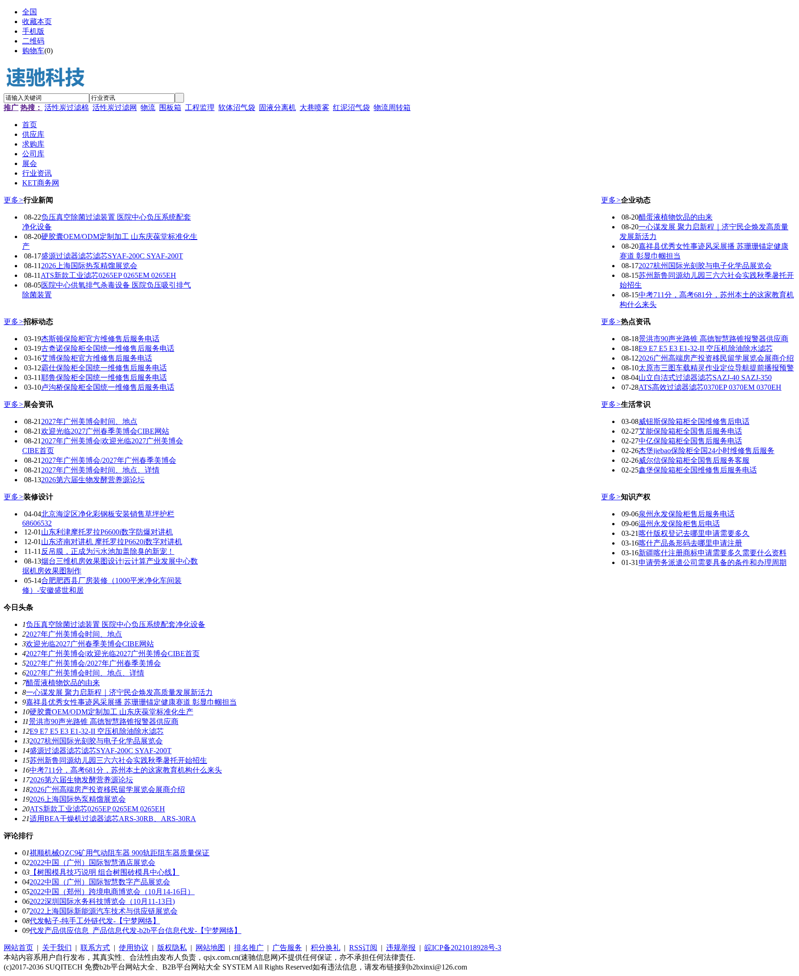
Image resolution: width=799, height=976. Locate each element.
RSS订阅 (363, 947)
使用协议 (133, 947)
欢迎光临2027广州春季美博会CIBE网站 (105, 431)
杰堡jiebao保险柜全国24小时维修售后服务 (706, 450)
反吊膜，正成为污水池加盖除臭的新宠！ (107, 551)
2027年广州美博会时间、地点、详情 (100, 470)
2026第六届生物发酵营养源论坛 (93, 480)
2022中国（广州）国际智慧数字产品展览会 (100, 882)
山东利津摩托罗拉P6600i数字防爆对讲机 (107, 532)
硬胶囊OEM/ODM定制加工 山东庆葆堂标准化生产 (111, 712)
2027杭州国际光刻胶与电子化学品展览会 (705, 266)
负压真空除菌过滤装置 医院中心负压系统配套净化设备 (115, 624)
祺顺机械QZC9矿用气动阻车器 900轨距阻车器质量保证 (119, 853)
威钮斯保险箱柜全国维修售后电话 (694, 421)
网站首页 (18, 947)
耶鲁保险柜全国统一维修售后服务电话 (104, 377)
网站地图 (210, 947)
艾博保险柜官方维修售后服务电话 (96, 358)
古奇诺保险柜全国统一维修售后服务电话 (107, 348)
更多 (14, 200)
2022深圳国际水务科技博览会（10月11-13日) (102, 901)
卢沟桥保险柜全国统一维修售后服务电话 (107, 387)
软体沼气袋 (236, 107)
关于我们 (57, 947)
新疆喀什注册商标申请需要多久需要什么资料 (713, 553)
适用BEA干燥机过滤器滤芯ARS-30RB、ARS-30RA (113, 819)
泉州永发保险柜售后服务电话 (687, 514)
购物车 (33, 51)
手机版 (33, 31)
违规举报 (401, 947)
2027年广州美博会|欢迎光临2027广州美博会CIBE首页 (113, 653)
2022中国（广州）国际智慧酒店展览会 (92, 862)
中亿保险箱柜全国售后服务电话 (690, 441)
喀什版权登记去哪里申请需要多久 (694, 533)
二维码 (33, 41)
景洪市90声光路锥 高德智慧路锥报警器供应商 (713, 339)
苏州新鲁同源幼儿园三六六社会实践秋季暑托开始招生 (118, 760)
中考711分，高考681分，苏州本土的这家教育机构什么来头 (126, 770)
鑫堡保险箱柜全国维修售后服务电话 (698, 470)
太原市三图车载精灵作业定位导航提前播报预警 (716, 368)
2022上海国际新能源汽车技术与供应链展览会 (104, 911)
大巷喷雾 (314, 107)
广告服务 (287, 947)
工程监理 (200, 107)
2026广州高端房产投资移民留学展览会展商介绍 (716, 358)
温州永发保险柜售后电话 (679, 524)
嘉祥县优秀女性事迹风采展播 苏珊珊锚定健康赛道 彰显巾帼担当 (131, 702)
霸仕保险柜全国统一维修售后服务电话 (104, 368)
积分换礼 (325, 947)
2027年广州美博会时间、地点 (89, 421)
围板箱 (170, 107)
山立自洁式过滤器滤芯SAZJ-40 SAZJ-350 (705, 377)
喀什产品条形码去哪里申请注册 (690, 543)
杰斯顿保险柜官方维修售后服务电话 (100, 339)
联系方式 (95, 947)
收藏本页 (37, 21)
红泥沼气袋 (351, 107)
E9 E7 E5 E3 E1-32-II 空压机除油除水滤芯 (706, 348)
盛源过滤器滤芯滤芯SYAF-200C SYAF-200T (112, 256)
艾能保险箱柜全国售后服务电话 (690, 431)
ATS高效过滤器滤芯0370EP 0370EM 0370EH (710, 387)
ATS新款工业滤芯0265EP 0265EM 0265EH (108, 275)
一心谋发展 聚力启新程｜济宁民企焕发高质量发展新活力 (119, 692)
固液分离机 (277, 107)
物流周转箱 (392, 107)
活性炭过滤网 (114, 107)
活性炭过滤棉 (66, 107)
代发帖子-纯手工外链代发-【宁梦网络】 (95, 921)
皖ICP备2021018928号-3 (462, 947)
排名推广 (249, 947)
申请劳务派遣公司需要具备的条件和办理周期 (713, 562)
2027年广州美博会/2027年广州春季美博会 (108, 460)
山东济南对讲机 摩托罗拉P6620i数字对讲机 (111, 542)
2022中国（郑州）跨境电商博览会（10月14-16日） (112, 892)
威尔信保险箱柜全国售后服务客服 (694, 460)
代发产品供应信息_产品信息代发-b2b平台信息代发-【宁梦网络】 (135, 930)
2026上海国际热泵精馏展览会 (89, 266)
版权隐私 (172, 947)
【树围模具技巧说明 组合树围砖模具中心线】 (104, 872)
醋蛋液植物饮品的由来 (676, 217)
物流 (148, 107)
